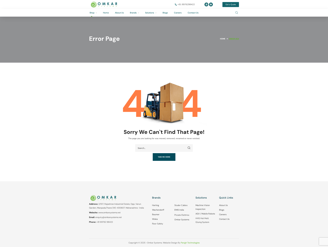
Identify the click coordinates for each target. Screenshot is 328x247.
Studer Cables (181, 205)
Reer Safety (157, 223)
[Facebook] (211, 4)
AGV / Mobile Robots (205, 213)
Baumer (155, 214)
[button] (236, 13)
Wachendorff (158, 210)
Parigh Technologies (190, 242)
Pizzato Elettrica (181, 215)
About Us (223, 205)
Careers (223, 214)
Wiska (155, 219)
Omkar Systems (181, 219)
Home (222, 39)
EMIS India (179, 210)
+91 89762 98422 (104, 222)
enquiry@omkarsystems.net (108, 217)
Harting (155, 205)
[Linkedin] (206, 4)
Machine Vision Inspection (203, 207)
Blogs (221, 210)
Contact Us (224, 219)
